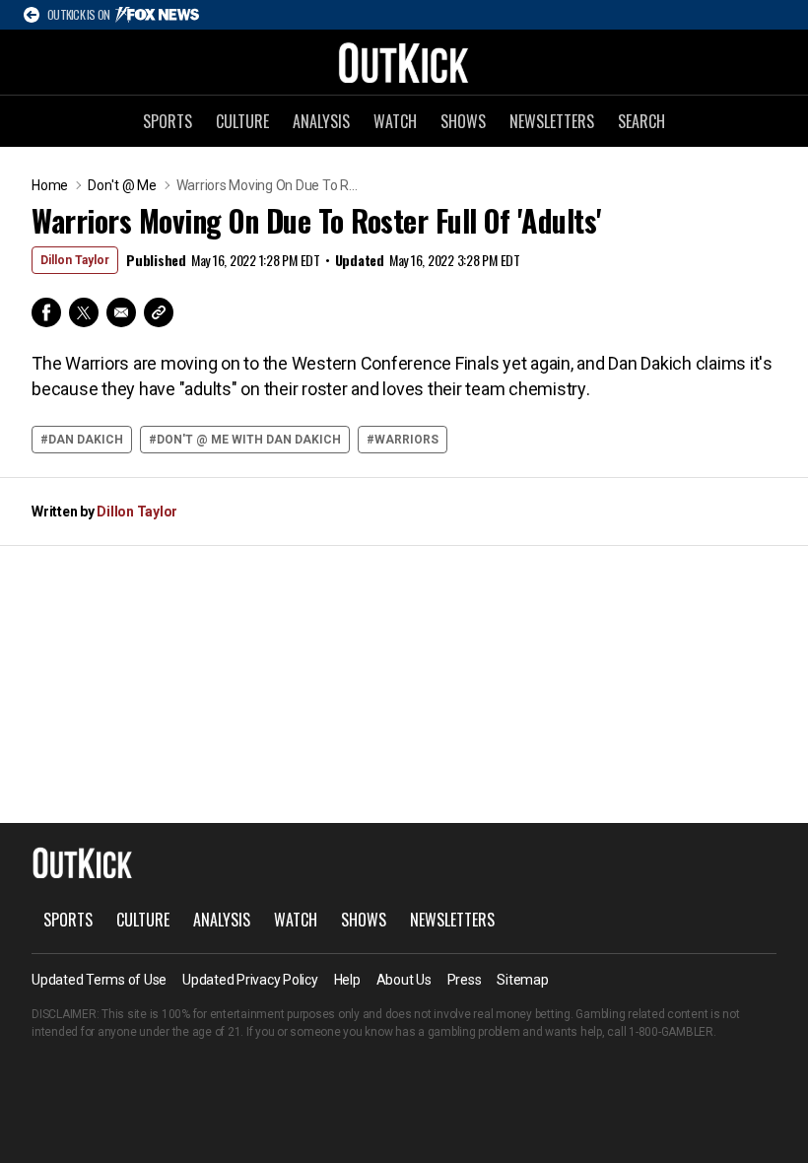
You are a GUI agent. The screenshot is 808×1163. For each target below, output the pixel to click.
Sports (167, 121)
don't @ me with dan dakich (249, 439)
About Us (404, 980)
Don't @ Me (122, 185)
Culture (242, 121)
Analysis (321, 121)
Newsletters (551, 121)
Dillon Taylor (74, 260)
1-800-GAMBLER (671, 1032)
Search (641, 121)
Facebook (46, 312)
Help (347, 980)
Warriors (406, 439)
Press (464, 980)
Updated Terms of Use (99, 980)
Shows (463, 121)
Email (121, 312)
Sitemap (522, 980)
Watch (395, 121)
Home (50, 185)
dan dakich (85, 439)
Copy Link (158, 312)
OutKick (404, 62)
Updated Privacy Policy (250, 980)
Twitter (84, 312)
